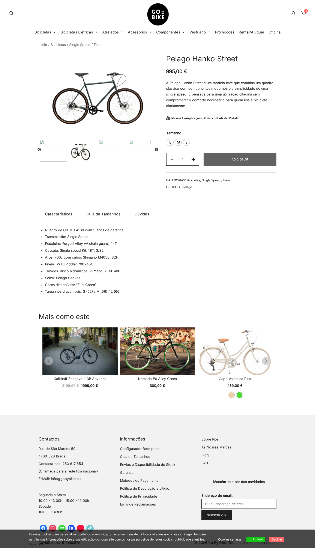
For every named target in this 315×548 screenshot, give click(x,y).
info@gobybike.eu (66, 479)
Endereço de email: (217, 495)
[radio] (170, 142)
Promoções (224, 32)
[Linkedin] (71, 528)
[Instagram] (52, 528)
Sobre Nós (210, 439)
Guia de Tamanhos (103, 214)
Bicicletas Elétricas (76, 32)
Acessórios (137, 32)
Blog (205, 455)
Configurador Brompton (139, 449)
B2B (204, 463)
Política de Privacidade (138, 496)
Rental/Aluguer (251, 32)
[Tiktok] (90, 528)
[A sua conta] (293, 13)
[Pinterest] (80, 528)
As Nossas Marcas (216, 447)
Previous (39, 150)
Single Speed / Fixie (85, 44)
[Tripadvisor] (62, 528)
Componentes (168, 32)
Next (156, 150)
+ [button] (193, 158)
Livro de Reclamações (138, 504)
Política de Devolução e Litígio (144, 488)
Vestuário (197, 32)
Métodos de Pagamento (139, 480)
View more (36, 544)
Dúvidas (142, 214)
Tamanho (173, 133)
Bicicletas (42, 32)
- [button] (172, 158)
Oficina (274, 32)
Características (58, 214)
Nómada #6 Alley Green (157, 379)
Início (43, 44)
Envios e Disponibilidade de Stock (147, 464)
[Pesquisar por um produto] (11, 14)
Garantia (127, 472)
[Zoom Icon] (98, 93)
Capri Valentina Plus (235, 379)
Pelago (187, 187)
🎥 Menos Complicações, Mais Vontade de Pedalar (203, 117)
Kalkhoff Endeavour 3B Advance (80, 379)
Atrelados (110, 32)
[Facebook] (43, 528)
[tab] (59, 214)
